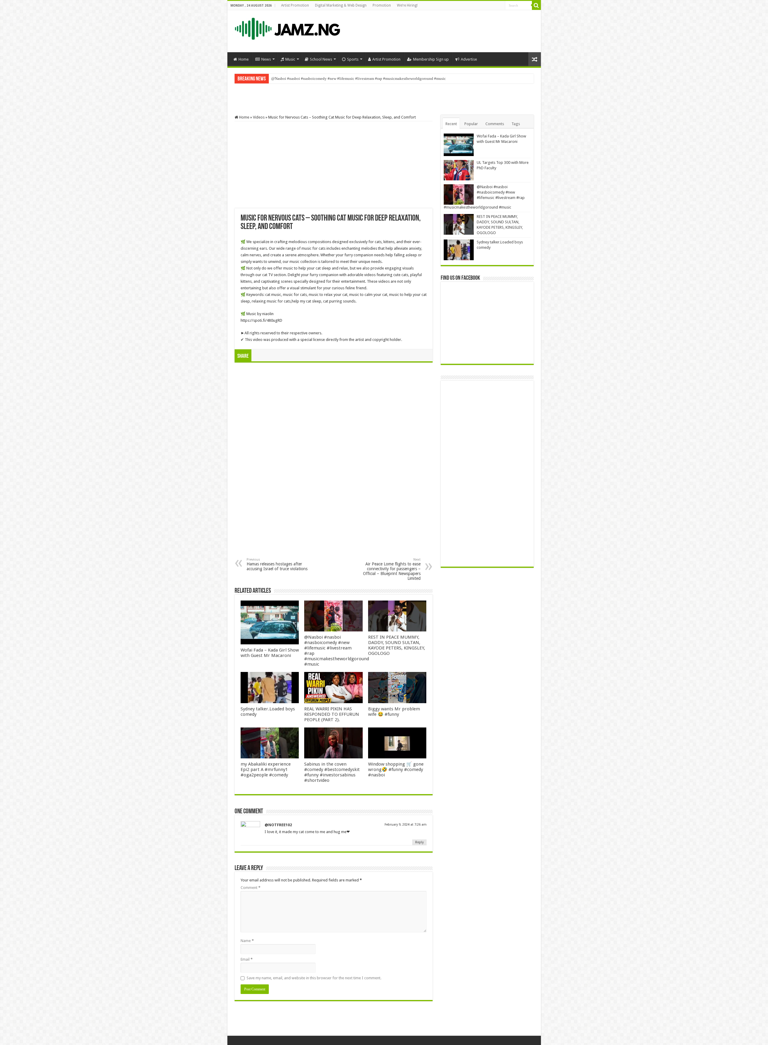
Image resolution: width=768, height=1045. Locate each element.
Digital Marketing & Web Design (341, 5)
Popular (471, 124)
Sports (352, 59)
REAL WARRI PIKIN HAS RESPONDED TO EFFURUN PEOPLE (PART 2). (331, 714)
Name (247, 940)
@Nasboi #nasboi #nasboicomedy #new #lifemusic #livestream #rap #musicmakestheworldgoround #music (358, 78)
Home (243, 59)
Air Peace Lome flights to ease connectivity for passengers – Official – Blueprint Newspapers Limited (392, 569)
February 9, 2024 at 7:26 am (406, 825)
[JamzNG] (286, 27)
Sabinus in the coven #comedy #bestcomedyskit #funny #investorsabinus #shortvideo (332, 772)
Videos (259, 117)
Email (247, 959)
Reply (419, 842)
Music (290, 59)
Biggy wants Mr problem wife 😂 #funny (394, 711)
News (266, 59)
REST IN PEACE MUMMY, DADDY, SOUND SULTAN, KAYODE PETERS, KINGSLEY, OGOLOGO (396, 645)
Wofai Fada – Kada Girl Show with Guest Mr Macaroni (270, 652)
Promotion (382, 5)
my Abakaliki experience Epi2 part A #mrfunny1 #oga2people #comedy (266, 769)
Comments (494, 124)
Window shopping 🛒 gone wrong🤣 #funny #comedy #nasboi (396, 769)
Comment (250, 887)
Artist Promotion (295, 5)
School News (321, 59)
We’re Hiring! (407, 5)
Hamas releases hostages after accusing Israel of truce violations (277, 564)
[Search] (536, 5)
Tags (516, 124)
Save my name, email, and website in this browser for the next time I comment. (314, 978)
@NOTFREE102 (278, 825)
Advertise (469, 59)
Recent (451, 124)
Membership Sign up (431, 59)
